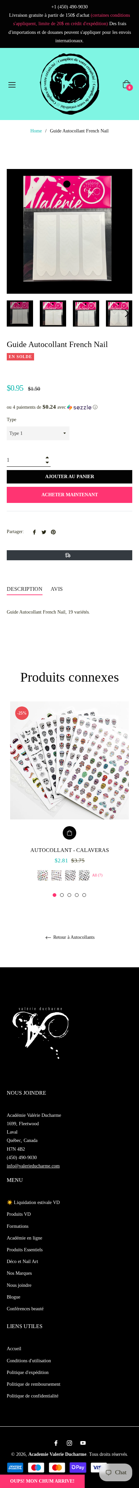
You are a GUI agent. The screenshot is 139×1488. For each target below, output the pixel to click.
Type (11, 419)
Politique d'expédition (28, 1372)
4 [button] (77, 895)
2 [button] (62, 895)
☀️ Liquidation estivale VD (33, 1202)
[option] (69, 799)
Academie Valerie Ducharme (57, 1454)
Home (36, 130)
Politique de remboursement (33, 1384)
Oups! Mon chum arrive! (42, 1481)
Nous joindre (19, 1285)
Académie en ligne (24, 1238)
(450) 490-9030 (22, 1157)
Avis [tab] (57, 589)
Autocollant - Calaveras (69, 850)
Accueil (14, 1348)
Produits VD (19, 1214)
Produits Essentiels (25, 1249)
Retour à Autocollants (73, 937)
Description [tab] (25, 589)
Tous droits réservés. (108, 1454)
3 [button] (69, 895)
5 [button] (84, 895)
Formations (17, 1226)
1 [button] (54, 895)
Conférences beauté (25, 1308)
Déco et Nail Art (22, 1261)
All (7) (97, 875)
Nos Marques (19, 1273)
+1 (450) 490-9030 (69, 6)
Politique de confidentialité (32, 1395)
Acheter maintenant (69, 494)
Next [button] (127, 313)
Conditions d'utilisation (29, 1360)
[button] (69, 407)
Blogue (13, 1297)
